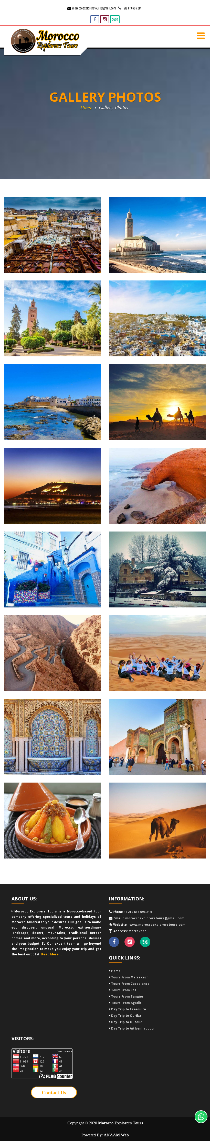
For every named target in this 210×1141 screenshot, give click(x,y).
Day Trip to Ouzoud (126, 1022)
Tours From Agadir (126, 1003)
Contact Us (54, 1092)
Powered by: (105, 1135)
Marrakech (137, 931)
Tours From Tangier (127, 996)
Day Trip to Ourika (126, 1015)
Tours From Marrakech (130, 977)
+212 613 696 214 (131, 8)
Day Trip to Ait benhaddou (132, 1028)
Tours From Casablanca (130, 983)
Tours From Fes (123, 990)
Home (86, 108)
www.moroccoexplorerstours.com (157, 924)
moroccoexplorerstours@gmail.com (94, 8)
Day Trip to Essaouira (128, 1009)
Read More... (51, 954)
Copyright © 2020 (105, 1123)
